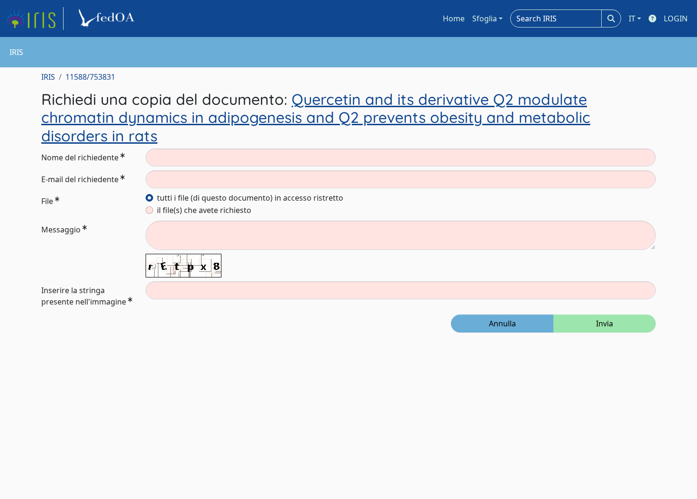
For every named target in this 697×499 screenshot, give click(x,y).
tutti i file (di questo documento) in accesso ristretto (250, 198)
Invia (604, 323)
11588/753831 (90, 77)
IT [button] (632, 18)
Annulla (502, 323)
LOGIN (676, 18)
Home (454, 18)
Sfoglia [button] (484, 18)
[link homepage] (35, 18)
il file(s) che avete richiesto (204, 210)
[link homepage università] (108, 18)
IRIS (48, 77)
